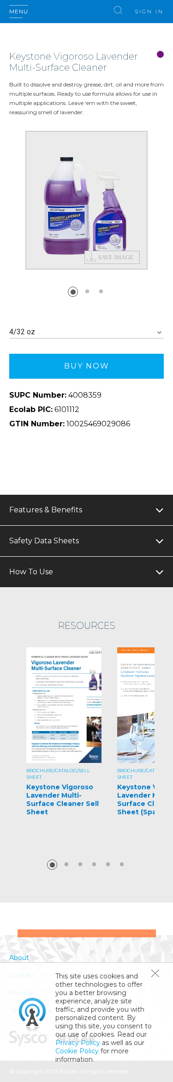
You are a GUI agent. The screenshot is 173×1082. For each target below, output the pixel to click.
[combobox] (86, 332)
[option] (86, 200)
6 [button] (121, 864)
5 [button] (108, 864)
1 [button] (73, 291)
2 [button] (87, 291)
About (19, 957)
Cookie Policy (77, 1051)
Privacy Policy (77, 1043)
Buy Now (86, 366)
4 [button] (94, 864)
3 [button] (101, 291)
